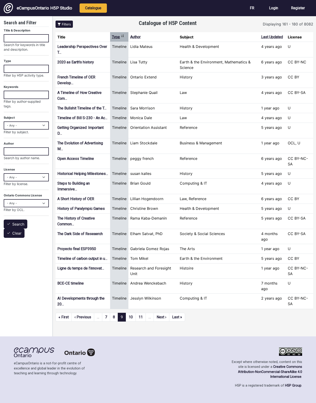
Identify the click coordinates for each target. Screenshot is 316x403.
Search (18, 224)
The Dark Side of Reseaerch (80, 234)
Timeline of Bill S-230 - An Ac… (82, 118)
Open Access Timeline (75, 158)
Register (298, 8)
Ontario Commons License (23, 195)
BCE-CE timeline (70, 283)
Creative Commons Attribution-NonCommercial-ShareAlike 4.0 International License (270, 372)
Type (118, 37)
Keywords (11, 87)
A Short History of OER (75, 199)
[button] (64, 24)
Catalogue (93, 8)
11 (141, 317)
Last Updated (272, 37)
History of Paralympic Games (81, 208)
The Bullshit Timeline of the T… (81, 108)
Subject (9, 117)
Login (273, 8)
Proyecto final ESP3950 (76, 249)
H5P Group (293, 386)
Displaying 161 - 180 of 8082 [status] (288, 24)
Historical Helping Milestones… (82, 173)
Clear (17, 233)
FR (252, 8)
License (9, 169)
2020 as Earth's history (75, 62)
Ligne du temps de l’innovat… (80, 268)
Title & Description (17, 30)
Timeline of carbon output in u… (82, 258)
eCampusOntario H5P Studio (44, 8)
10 (131, 317)
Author (135, 37)
